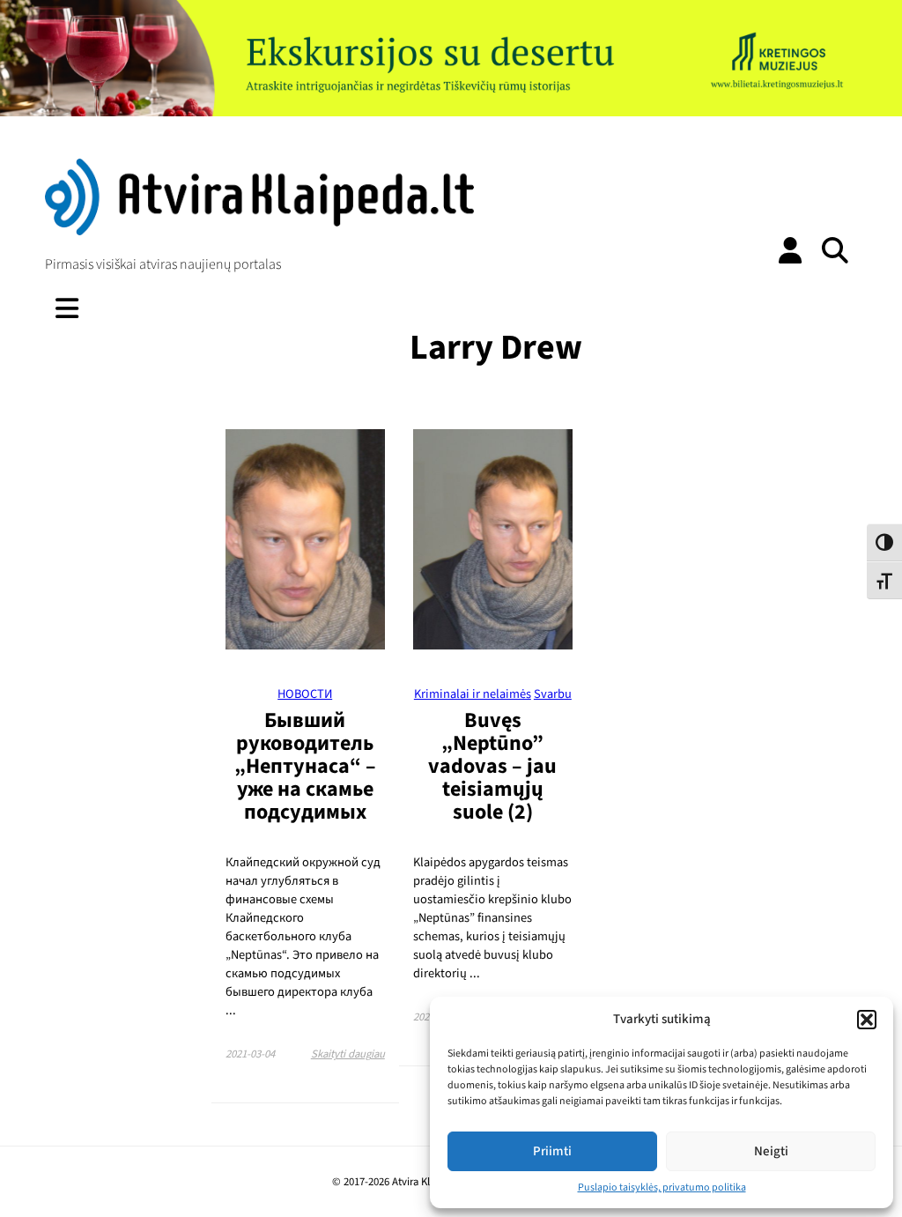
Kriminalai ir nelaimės (472, 694)
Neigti (771, 1151)
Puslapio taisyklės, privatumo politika (662, 1187)
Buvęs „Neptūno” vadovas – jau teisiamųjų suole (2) (492, 766)
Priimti (552, 1151)
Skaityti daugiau (348, 1054)
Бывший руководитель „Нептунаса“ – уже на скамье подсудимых (305, 766)
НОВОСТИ (304, 694)
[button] (867, 1019)
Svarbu (553, 694)
